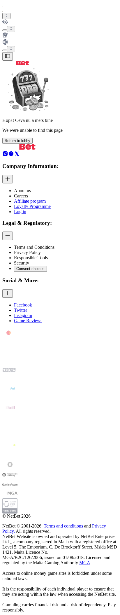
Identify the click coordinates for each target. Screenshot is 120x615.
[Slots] (60, 35)
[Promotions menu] (6, 16)
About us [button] (22, 190)
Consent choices (30, 269)
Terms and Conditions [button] (34, 247)
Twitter (20, 310)
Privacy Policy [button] (27, 252)
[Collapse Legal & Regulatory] (7, 236)
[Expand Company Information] (7, 179)
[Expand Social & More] (7, 293)
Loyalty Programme (32, 206)
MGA (84, 562)
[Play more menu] (4, 30)
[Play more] (11, 29)
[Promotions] (6, 16)
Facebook (23, 304)
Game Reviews (28, 320)
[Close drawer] (7, 56)
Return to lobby (17, 141)
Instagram (23, 315)
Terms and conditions (63, 525)
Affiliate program (30, 201)
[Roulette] (60, 42)
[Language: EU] (11, 49)
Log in (20, 211)
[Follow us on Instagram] (5, 155)
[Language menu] (4, 50)
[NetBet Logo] (15, 63)
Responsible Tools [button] (31, 257)
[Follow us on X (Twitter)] (17, 155)
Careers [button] (21, 195)
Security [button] (21, 262)
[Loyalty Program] (60, 22)
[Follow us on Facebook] (11, 155)
